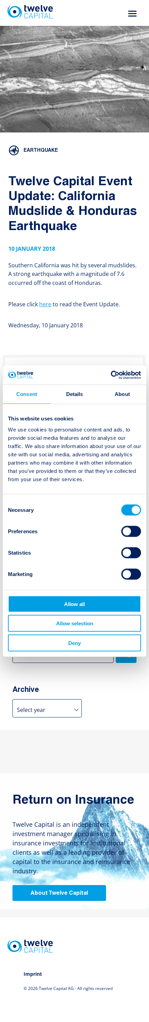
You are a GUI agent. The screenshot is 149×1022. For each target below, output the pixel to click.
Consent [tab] (26, 394)
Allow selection (74, 623)
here (45, 304)
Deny (74, 643)
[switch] (131, 531)
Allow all (74, 604)
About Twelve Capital (59, 893)
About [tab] (122, 394)
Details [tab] (74, 394)
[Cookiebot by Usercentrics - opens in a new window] (110, 374)
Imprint (33, 974)
